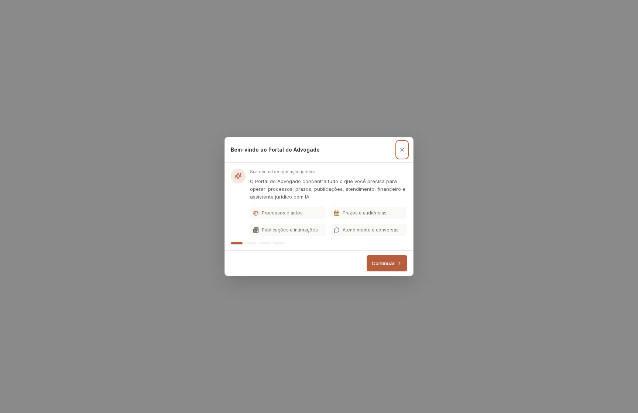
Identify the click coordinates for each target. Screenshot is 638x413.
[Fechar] (402, 150)
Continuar (383, 263)
